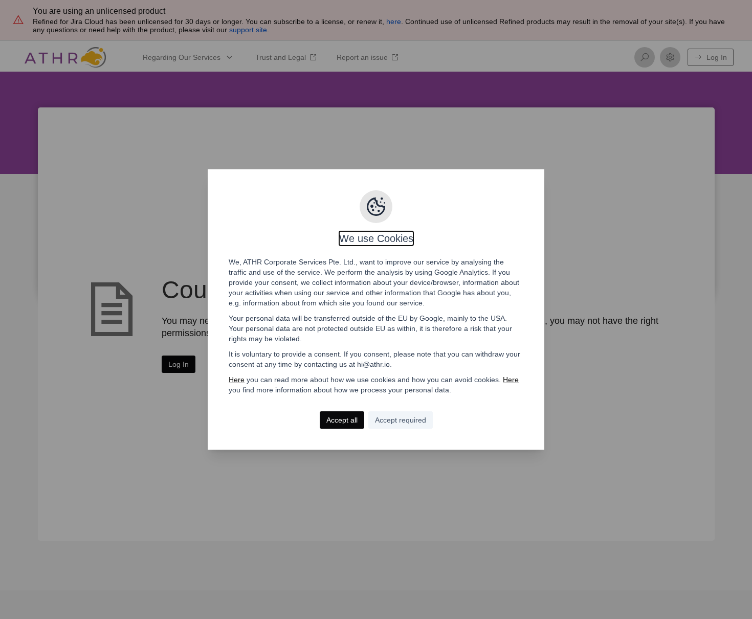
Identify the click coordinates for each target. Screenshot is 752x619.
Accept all (342, 420)
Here (237, 379)
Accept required (400, 420)
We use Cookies (376, 238)
